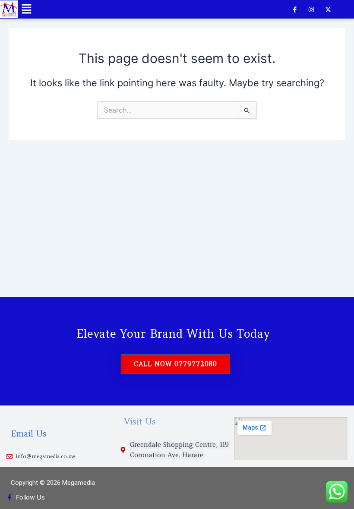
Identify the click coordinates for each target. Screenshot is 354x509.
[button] (26, 9)
